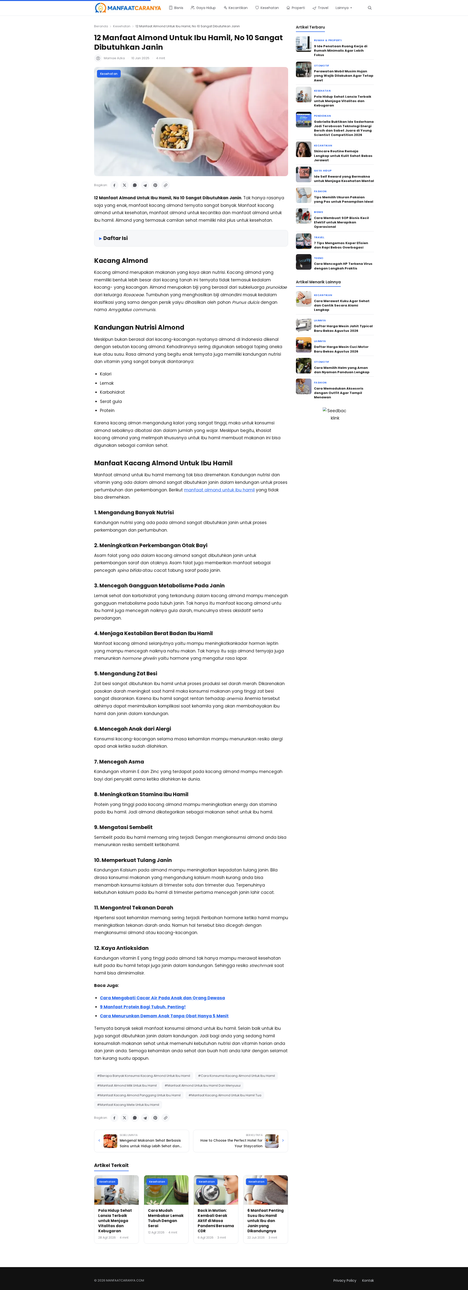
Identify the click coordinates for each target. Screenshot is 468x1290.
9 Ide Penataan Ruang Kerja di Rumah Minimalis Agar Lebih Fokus (340, 50)
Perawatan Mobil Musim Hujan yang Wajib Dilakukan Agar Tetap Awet (343, 75)
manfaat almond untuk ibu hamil (219, 490)
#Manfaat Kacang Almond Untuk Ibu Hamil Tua (224, 1095)
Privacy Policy (344, 1280)
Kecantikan (323, 145)
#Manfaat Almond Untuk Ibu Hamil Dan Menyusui (203, 1085)
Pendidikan (322, 116)
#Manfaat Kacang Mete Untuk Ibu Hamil (128, 1105)
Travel (319, 237)
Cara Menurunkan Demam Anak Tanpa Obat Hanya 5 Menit (164, 1016)
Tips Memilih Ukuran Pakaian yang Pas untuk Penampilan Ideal (343, 199)
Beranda (101, 26)
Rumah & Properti (328, 40)
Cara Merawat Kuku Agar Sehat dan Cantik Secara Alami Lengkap (342, 305)
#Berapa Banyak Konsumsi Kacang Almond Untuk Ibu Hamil (143, 1076)
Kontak (368, 1280)
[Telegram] (145, 185)
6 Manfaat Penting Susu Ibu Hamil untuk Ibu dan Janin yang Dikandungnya (265, 1220)
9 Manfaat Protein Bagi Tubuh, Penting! (143, 1007)
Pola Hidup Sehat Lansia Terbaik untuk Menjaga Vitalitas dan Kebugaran (115, 1220)
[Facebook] (114, 185)
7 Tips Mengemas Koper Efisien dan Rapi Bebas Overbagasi (341, 245)
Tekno (318, 258)
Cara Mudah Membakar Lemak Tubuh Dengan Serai (166, 1218)
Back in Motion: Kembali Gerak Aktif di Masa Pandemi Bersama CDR (216, 1220)
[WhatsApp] (135, 185)
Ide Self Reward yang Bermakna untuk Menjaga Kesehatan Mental (344, 178)
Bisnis (318, 212)
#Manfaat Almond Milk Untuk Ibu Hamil (127, 1085)
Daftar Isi (115, 238)
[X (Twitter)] (124, 185)
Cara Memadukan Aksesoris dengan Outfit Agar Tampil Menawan (338, 393)
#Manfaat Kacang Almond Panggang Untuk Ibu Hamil (139, 1095)
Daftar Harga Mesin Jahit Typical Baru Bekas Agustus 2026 (343, 328)
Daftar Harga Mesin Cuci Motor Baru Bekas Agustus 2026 (341, 349)
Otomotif (321, 65)
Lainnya (320, 320)
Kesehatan (121, 26)
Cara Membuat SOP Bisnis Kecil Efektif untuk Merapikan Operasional (341, 222)
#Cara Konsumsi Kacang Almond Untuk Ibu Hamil (236, 1076)
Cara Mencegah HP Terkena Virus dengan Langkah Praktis (343, 265)
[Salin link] (165, 185)
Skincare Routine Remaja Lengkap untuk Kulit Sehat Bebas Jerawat (343, 155)
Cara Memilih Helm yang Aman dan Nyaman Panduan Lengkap (342, 369)
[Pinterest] (155, 185)
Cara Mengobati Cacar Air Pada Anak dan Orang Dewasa (162, 998)
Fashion (320, 191)
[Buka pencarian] (369, 7)
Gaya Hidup (323, 170)
